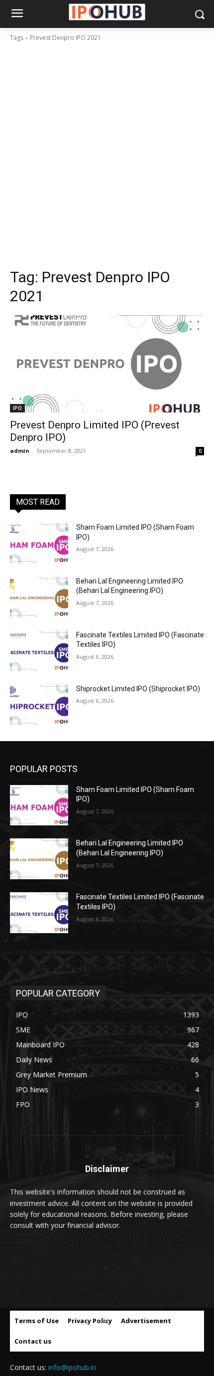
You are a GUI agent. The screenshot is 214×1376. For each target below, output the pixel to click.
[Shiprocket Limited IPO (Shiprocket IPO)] (39, 704)
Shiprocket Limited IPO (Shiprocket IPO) (138, 689)
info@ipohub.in (72, 1367)
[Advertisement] (107, 155)
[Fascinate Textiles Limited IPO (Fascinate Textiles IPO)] (39, 650)
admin (19, 450)
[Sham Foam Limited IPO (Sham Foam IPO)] (39, 543)
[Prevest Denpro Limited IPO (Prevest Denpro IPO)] (107, 363)
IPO (17, 407)
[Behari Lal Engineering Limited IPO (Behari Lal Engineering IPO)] (39, 597)
